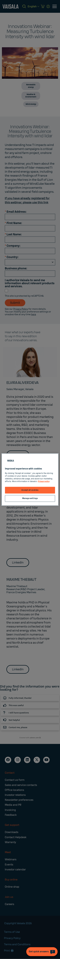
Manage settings (30, 498)
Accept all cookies (29, 490)
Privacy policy (44, 481)
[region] (29, 479)
